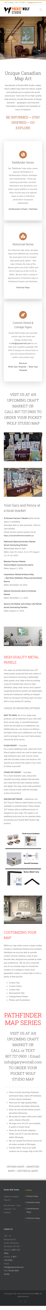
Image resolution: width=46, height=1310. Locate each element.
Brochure (23, 363)
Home (29, 1190)
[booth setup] (23, 433)
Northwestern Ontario (18, 209)
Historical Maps (23, 287)
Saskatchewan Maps (32, 1210)
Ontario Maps (32, 1196)
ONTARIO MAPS (15, 1166)
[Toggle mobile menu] (40, 9)
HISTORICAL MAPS (27, 1170)
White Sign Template (17, 366)
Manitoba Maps (33, 1202)
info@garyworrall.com (34, 2)
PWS (37, 1294)
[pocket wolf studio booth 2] (23, 469)
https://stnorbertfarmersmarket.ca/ (19, 535)
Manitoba (33, 209)
